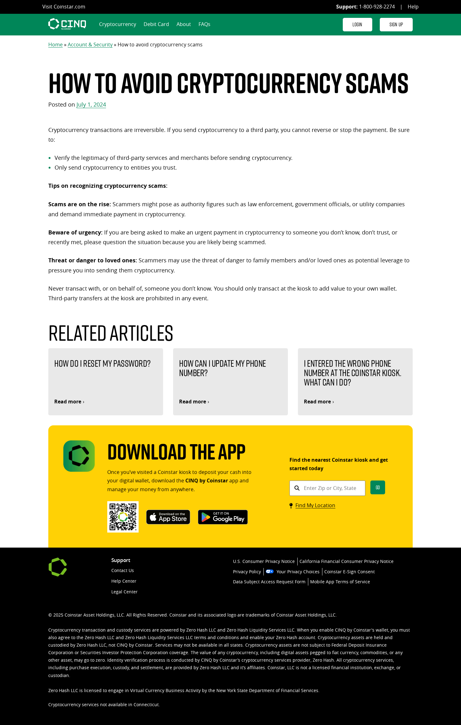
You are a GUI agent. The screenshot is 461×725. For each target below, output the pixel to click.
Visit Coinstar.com (63, 6)
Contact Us (122, 570)
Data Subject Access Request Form (269, 582)
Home (55, 44)
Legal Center (124, 592)
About (184, 24)
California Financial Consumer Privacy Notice (346, 561)
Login (357, 24)
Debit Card (156, 24)
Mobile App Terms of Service (340, 582)
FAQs (204, 24)
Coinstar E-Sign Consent (349, 572)
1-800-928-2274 (377, 6)
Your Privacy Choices (298, 572)
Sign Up (396, 24)
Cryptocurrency (117, 24)
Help (413, 6)
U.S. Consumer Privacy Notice (264, 561)
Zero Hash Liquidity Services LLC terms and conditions (182, 637)
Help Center (123, 581)
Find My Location (315, 505)
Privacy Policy (247, 572)
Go (378, 487)
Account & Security (90, 44)
